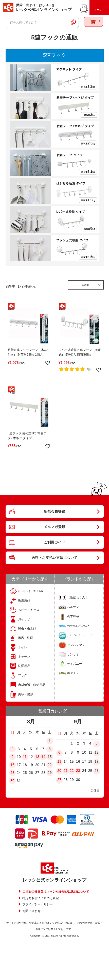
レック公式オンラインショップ (54, 879)
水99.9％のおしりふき (78, 626)
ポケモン (73, 673)
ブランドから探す (79, 579)
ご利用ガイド (54, 542)
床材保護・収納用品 (31, 685)
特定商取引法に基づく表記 (40, 898)
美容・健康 (25, 694)
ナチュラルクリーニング (79, 635)
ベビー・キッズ (28, 610)
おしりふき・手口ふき (30, 591)
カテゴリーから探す (30, 579)
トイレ (22, 647)
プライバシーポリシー (37, 904)
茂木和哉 (73, 616)
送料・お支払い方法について (54, 558)
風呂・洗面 (25, 638)
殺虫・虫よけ (27, 628)
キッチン (24, 656)
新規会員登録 (54, 511)
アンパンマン (76, 645)
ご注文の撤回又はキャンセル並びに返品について (55, 891)
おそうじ (24, 619)
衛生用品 (24, 600)
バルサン (73, 607)
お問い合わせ (31, 911)
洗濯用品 (24, 666)
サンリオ (73, 654)
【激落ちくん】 (77, 597)
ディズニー (74, 663)
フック (22, 675)
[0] (93, 21)
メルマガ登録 (54, 527)
